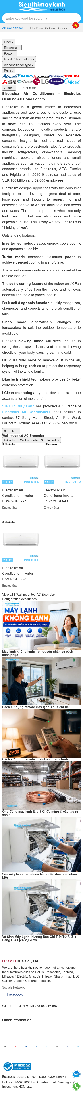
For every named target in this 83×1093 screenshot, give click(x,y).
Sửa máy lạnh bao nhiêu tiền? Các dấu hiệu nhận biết (39, 875)
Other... (9, 88)
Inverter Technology (18, 59)
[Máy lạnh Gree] (67, 1046)
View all (28, 594)
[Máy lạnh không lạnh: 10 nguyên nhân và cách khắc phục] (41, 625)
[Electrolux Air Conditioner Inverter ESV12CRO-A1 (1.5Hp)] (62, 461)
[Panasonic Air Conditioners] (56, 75)
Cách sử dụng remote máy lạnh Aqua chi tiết (36, 707)
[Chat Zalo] (76, 1074)
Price (7, 70)
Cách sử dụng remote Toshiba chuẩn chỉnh (35, 759)
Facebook (15, 994)
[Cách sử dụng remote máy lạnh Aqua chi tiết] (41, 680)
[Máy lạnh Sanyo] (36, 1046)
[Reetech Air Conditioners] (56, 81)
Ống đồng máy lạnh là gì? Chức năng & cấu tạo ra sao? (40, 813)
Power (8, 53)
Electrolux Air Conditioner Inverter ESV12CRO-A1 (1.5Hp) (59, 495)
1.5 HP (31, 88)
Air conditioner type (17, 65)
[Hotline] (76, 1086)
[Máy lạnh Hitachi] (5, 1046)
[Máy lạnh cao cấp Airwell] (10, 75)
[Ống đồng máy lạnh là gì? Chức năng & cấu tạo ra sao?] (41, 785)
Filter (7, 42)
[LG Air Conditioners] (41, 81)
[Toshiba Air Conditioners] (72, 75)
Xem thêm (11, 431)
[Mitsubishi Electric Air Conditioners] (10, 81)
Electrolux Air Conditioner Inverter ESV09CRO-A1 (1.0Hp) (17, 495)
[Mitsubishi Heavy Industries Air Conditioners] (41, 75)
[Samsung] (26, 1046)
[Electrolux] (57, 1046)
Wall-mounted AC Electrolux (23, 435)
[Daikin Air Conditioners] (25, 75)
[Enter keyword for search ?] (67, 18)
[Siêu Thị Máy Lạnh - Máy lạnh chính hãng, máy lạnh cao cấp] (41, 6)
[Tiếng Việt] (75, 25)
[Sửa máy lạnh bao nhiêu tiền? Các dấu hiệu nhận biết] (41, 844)
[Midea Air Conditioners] (72, 81)
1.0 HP (22, 88)
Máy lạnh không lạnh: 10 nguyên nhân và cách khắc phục (37, 653)
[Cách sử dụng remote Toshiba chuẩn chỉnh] (41, 733)
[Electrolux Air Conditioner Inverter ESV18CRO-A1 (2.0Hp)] (20, 539)
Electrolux (11, 47)
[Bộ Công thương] (16, 1066)
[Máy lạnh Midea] (47, 1046)
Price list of (31, 440)
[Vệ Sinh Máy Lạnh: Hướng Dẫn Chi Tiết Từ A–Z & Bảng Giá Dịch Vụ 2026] (41, 906)
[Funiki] (78, 1046)
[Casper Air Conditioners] (25, 81)
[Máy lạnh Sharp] (15, 1046)
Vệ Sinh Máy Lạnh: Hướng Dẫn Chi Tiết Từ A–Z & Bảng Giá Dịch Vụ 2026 (39, 938)
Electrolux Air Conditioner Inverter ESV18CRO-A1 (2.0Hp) (17, 573)
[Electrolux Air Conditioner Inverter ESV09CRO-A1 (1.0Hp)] (20, 461)
